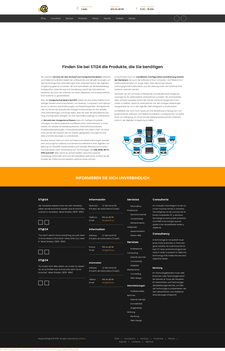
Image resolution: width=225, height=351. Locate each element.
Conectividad (136, 218)
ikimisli (3, 349)
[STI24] (43, 9)
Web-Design (136, 320)
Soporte (107, 18)
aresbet (44, 349)
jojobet (15, 349)
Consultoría (55, 18)
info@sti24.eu (108, 220)
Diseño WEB (135, 235)
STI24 (43, 18)
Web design (136, 278)
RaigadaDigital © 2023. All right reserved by (58, 338)
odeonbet (29, 349)
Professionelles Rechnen (136, 290)
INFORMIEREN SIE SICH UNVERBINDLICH (112, 178)
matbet (37, 349)
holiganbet (61, 349)
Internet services (138, 257)
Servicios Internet (138, 214)
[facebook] (183, 18)
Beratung (134, 316)
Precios (95, 18)
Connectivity (136, 261)
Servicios (69, 18)
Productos (82, 18)
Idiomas (132, 18)
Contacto (119, 18)
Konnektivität (136, 303)
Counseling (135, 274)
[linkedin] (177, 18)
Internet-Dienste (137, 299)
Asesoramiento (137, 231)
